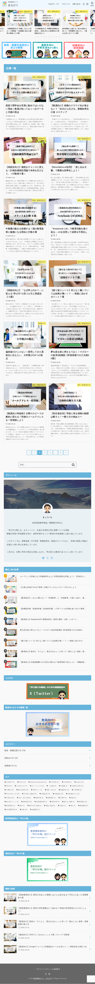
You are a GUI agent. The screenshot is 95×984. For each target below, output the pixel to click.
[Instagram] (87, 4)
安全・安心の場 (25, 798)
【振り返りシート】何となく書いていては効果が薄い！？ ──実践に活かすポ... (52, 641)
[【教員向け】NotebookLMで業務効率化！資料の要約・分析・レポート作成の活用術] (11, 621)
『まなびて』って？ (53, 4)
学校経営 (45, 794)
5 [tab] (46, 37)
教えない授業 (69, 801)
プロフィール (66, 4)
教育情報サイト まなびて (42, 978)
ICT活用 (55, 782)
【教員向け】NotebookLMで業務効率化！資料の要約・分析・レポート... (49, 619)
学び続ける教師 (30, 794)
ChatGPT (10, 782)
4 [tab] (44, 37)
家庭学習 (39, 798)
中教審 (64, 786)
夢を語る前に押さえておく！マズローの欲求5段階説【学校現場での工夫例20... (51, 630)
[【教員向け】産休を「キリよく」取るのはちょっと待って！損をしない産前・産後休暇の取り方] (11, 653)
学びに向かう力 (12, 794)
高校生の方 (11, 758)
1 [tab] (36, 37)
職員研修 (84, 805)
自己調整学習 (11, 809)
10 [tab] (59, 37)
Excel (22, 782)
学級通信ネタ (73, 794)
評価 (24, 809)
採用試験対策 (41, 801)
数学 (22, 805)
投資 (73, 798)
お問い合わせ (76, 4)
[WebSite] (43, 558)
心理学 (63, 798)
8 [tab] (54, 37)
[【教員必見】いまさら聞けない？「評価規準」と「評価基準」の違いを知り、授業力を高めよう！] (11, 600)
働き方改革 (23, 790)
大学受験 (78, 790)
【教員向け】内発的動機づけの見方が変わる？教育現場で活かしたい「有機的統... (53, 662)
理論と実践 (50, 805)
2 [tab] (38, 37)
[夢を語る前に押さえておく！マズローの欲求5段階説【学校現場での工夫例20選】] (11, 632)
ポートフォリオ (38, 786)
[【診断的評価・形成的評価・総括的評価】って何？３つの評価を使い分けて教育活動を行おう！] (11, 610)
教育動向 (83, 801)
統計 (73, 805)
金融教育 (36, 809)
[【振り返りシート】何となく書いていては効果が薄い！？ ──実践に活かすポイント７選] (11, 643)
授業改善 (27, 801)
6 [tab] (49, 37)
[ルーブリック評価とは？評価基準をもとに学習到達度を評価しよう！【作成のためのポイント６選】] (11, 578)
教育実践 (10, 805)
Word (9, 786)
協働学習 (64, 790)
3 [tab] (41, 37)
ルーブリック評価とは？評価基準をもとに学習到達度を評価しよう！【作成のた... (53, 576)
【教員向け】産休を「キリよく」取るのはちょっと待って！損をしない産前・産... (53, 651)
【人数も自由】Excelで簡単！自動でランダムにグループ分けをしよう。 (49, 587)
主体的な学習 (77, 786)
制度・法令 (51, 790)
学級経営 (59, 794)
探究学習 (55, 801)
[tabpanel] (47, 23)
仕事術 (10, 790)
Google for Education (38, 782)
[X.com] (84, 4)
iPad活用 (68, 782)
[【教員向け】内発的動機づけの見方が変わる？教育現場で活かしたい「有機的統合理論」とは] (11, 664)
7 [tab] (51, 37)
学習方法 (10, 798)
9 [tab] (56, 37)
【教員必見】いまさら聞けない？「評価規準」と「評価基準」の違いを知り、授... (53, 598)
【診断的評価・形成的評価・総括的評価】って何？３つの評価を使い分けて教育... (53, 609)
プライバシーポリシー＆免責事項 (48, 969)
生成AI (63, 805)
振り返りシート (12, 801)
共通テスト (37, 790)
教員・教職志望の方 (14, 750)
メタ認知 (52, 786)
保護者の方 (10, 766)
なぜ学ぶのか (21, 786)
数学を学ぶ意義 (35, 805)
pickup (80, 782)
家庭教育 (52, 798)
